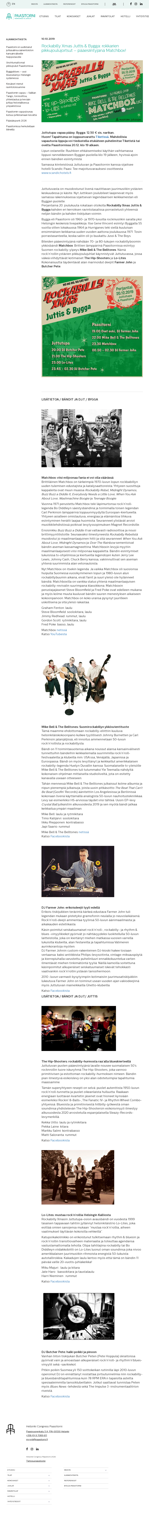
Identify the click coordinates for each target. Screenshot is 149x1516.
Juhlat (90, 17)
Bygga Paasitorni (89, 4)
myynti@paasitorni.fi (37, 1440)
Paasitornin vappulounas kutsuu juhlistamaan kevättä (21, 113)
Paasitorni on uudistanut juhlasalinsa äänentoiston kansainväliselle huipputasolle (19, 52)
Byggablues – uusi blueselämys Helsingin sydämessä (18, 75)
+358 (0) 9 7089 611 (36, 1436)
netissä (62, 630)
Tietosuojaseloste (36, 1461)
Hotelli (125, 17)
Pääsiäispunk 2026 (16, 121)
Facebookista (60, 836)
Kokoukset (74, 17)
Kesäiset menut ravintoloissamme (15, 86)
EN (13, 4)
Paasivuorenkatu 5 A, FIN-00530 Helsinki (47, 1432)
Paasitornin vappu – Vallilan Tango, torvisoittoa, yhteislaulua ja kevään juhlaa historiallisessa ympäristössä (21, 99)
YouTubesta (58, 634)
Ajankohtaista (50, 4)
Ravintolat (108, 17)
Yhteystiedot (14, 1502)
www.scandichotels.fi (56, 173)
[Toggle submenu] (49, 1475)
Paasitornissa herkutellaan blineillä (20, 128)
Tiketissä (102, 137)
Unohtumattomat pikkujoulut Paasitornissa (19, 64)
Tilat (58, 17)
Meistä (34, 4)
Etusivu (44, 17)
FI (9, 4)
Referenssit (69, 4)
